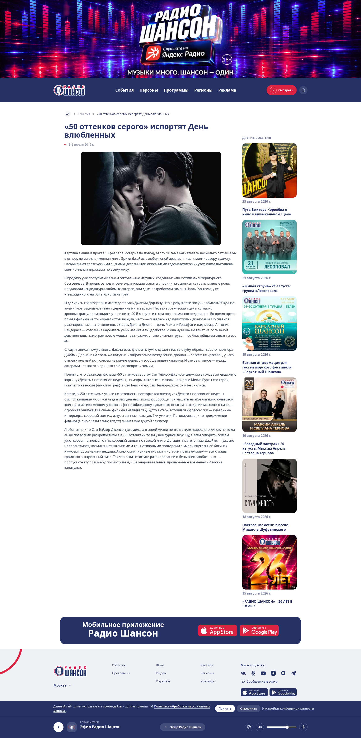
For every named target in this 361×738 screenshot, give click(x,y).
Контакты (208, 681)
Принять (225, 708)
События (124, 90)
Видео (161, 673)
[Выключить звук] (260, 727)
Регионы (203, 90)
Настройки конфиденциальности (288, 708)
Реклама (227, 90)
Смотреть (285, 90)
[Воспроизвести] (58, 727)
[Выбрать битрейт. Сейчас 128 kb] (303, 727)
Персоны (149, 90)
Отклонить (248, 708)
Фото (160, 665)
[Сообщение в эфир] (249, 727)
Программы (176, 90)
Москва (60, 685)
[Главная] (67, 114)
